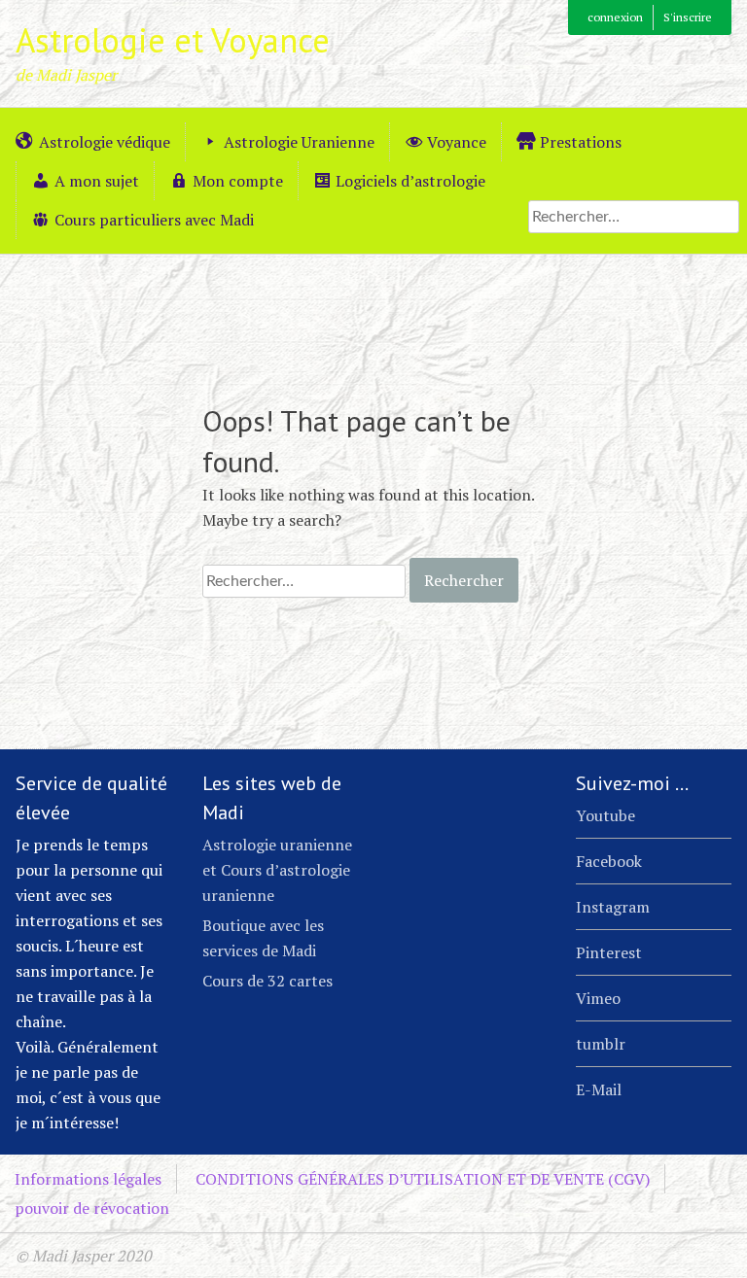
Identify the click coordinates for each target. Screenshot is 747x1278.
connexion (615, 17)
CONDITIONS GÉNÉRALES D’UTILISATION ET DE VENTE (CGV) (423, 1179)
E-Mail (599, 1089)
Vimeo (598, 998)
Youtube (605, 815)
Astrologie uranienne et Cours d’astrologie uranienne (277, 870)
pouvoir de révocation (92, 1208)
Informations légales (88, 1179)
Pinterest (609, 952)
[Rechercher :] (633, 215)
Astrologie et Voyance (173, 39)
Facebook (609, 861)
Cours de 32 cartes (267, 980)
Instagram (613, 906)
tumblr (600, 1043)
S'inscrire (687, 17)
